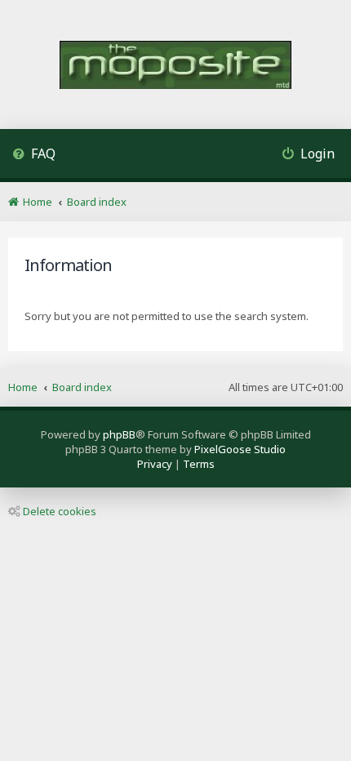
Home (23, 387)
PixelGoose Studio (240, 449)
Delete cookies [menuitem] (59, 511)
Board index (82, 387)
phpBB (119, 434)
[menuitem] (34, 155)
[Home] (175, 66)
